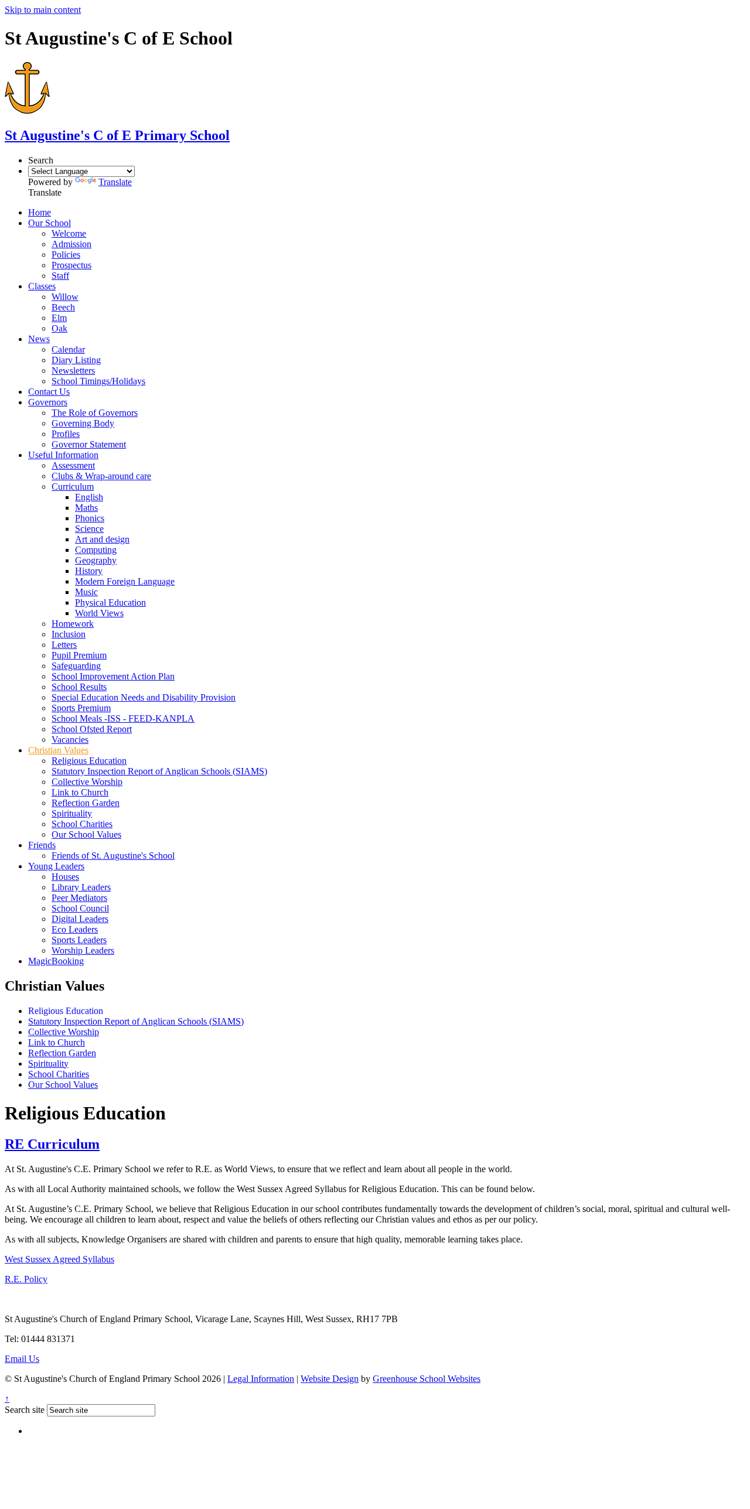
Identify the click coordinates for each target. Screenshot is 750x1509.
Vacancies (70, 740)
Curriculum (73, 486)
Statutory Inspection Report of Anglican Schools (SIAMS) (159, 771)
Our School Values (86, 834)
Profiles (66, 434)
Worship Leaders (83, 950)
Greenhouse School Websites (426, 1379)
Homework (73, 624)
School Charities (82, 824)
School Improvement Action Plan (113, 676)
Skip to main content (43, 10)
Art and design (102, 539)
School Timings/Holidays (98, 381)
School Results (79, 687)
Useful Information (63, 455)
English (89, 497)
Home (39, 212)
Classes (42, 286)
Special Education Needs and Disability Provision (144, 697)
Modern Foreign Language (125, 581)
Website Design (330, 1379)
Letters (64, 645)
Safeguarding (76, 666)
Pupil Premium (79, 655)
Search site (25, 1410)
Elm (59, 318)
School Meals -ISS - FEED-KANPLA (123, 718)
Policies (66, 255)
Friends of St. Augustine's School (113, 856)
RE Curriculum (52, 1144)
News (39, 339)
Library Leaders (81, 887)
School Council (80, 908)
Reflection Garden (86, 803)
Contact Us (49, 392)
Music (86, 592)
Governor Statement (89, 444)
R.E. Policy (26, 1279)
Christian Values (58, 750)
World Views (99, 613)
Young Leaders (56, 866)
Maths (86, 508)
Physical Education (110, 602)
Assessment (73, 465)
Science (89, 529)
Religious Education (89, 761)
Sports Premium (81, 708)
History (89, 571)
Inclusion (69, 634)
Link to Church (80, 792)
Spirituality (72, 813)
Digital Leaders (80, 919)
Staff (60, 276)
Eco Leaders (75, 929)
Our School (49, 223)
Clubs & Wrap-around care (101, 476)
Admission (71, 244)
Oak (59, 328)
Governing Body (83, 423)
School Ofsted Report (92, 729)
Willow (65, 297)
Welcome (69, 233)
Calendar (68, 349)
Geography (96, 560)
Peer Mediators (79, 898)
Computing (96, 550)
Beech (63, 307)
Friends (42, 845)
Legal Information (260, 1379)
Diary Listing (76, 360)
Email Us (22, 1359)
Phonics (89, 518)
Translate (115, 182)
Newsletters (73, 370)
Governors (47, 402)
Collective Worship (87, 782)
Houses (65, 877)
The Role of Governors (95, 413)
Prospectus (71, 265)
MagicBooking (56, 961)
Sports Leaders (79, 940)
